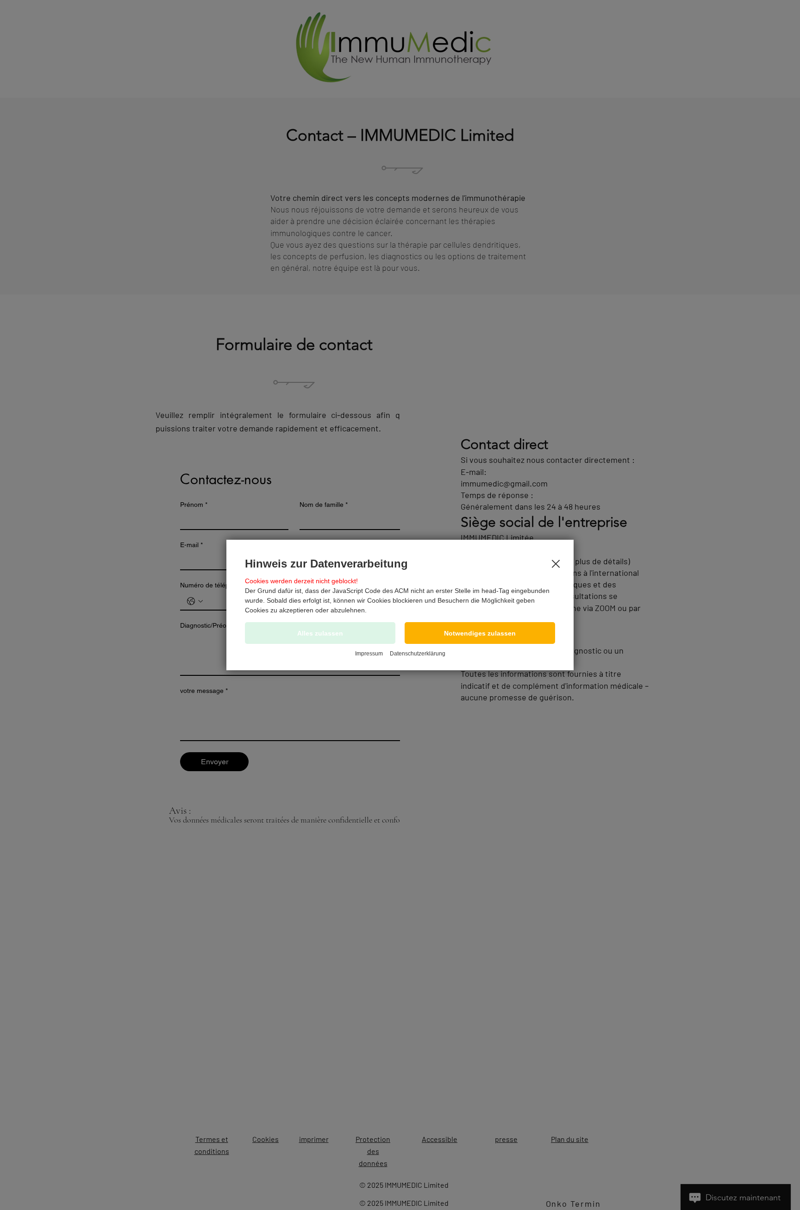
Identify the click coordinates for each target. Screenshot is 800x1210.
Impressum (369, 653)
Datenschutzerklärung (417, 653)
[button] (480, 633)
